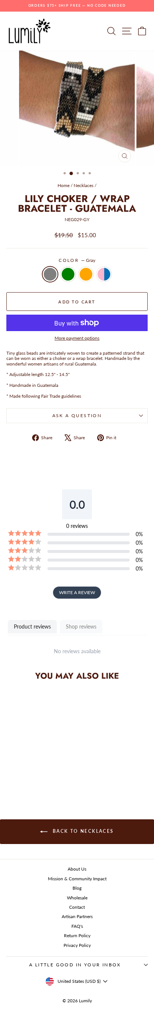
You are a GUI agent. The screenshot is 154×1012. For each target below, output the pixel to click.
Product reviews (32, 626)
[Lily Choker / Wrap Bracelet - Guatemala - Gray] (20, 776)
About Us (77, 869)
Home (64, 185)
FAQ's (77, 926)
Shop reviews (81, 626)
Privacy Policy (77, 945)
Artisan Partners (77, 916)
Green (68, 274)
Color (77, 260)
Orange (85, 274)
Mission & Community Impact (77, 878)
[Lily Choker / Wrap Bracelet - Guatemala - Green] (29, 776)
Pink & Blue (103, 274)
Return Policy (77, 935)
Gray (50, 274)
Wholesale (77, 898)
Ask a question (77, 415)
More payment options (77, 338)
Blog (77, 888)
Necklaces (83, 185)
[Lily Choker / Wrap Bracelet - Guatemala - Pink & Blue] (46, 776)
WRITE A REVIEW (77, 592)
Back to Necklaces (82, 831)
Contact (77, 907)
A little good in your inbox (75, 964)
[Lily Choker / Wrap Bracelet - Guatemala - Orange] (37, 776)
